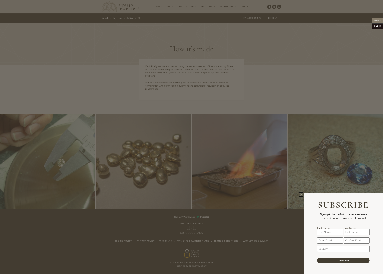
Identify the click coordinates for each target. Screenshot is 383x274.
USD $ (376, 20)
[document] (191, 137)
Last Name (350, 228)
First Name (323, 228)
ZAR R (376, 26)
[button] (301, 194)
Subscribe (343, 260)
